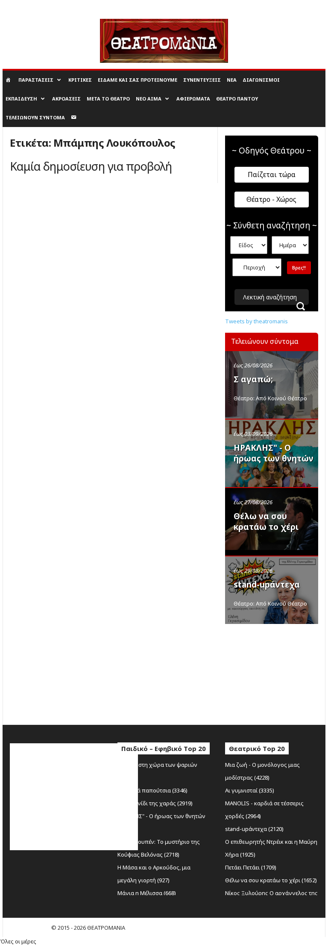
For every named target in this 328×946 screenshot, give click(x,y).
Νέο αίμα (148, 98)
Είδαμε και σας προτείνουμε (137, 80)
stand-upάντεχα (267, 584)
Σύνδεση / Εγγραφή (26, 6)
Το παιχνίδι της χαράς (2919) (155, 803)
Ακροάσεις (66, 98)
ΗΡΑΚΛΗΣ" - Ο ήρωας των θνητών (273, 453)
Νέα (232, 80)
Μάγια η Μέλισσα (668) (146, 893)
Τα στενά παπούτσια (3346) (152, 790)
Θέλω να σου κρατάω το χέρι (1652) (271, 880)
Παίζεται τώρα (272, 174)
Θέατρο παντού (237, 98)
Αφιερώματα (193, 98)
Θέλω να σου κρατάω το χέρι (266, 521)
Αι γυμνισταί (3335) (249, 790)
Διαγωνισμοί (261, 80)
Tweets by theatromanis (256, 321)
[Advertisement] (276, 672)
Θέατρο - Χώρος (271, 199)
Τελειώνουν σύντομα (35, 117)
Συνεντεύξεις (202, 80)
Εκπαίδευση (21, 98)
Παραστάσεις (35, 80)
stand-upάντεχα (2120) (254, 829)
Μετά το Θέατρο (108, 98)
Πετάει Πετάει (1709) (250, 867)
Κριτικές (80, 80)
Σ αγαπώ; (253, 379)
